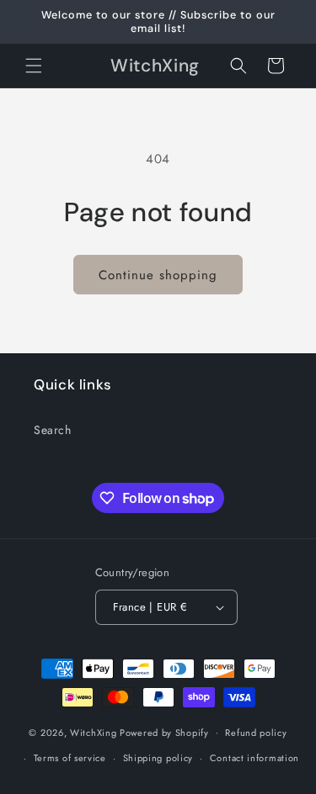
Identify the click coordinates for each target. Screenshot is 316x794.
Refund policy (256, 732)
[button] (33, 65)
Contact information (254, 758)
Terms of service (70, 758)
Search (53, 429)
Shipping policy (158, 758)
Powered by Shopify (164, 731)
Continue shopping (158, 275)
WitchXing (93, 731)
